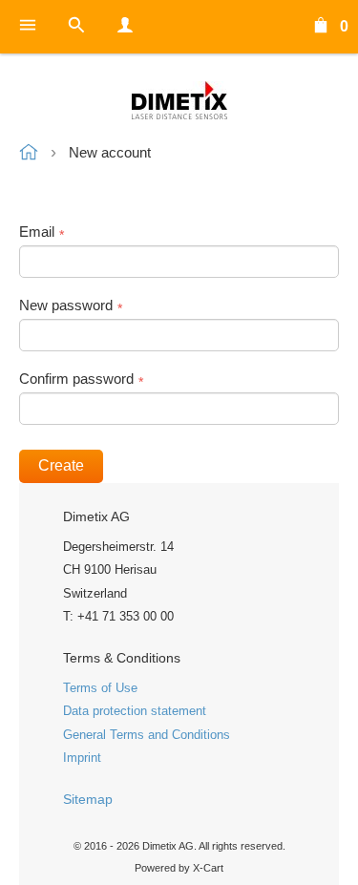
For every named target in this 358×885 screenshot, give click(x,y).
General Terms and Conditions (146, 734)
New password (66, 305)
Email (36, 231)
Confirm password (76, 378)
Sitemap (88, 799)
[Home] (179, 100)
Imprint (82, 757)
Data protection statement (134, 711)
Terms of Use (100, 688)
